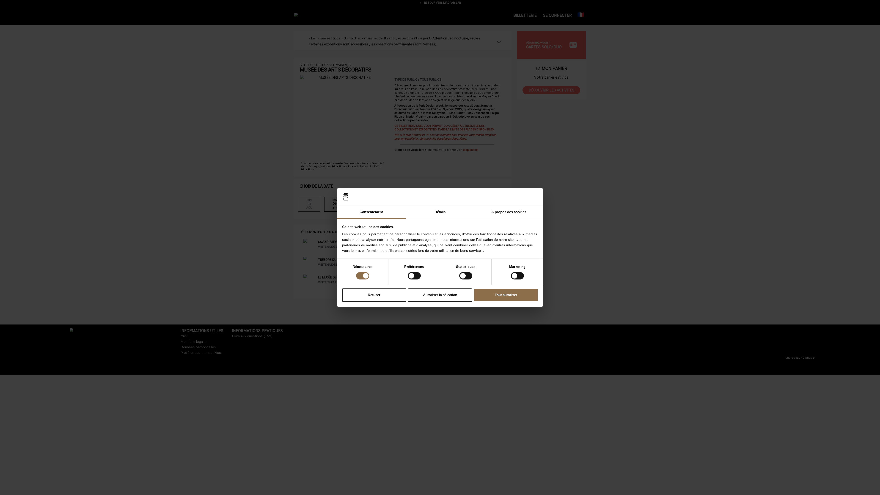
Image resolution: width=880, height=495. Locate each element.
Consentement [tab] (371, 212)
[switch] (414, 276)
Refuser (374, 295)
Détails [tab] (440, 212)
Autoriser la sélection (440, 295)
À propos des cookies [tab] (508, 212)
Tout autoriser (506, 295)
